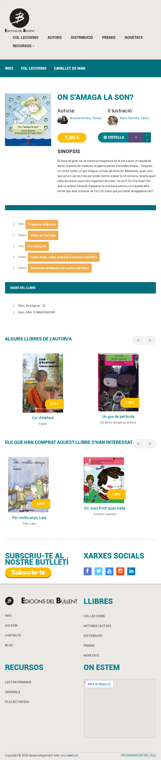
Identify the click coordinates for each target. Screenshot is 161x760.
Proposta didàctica (41, 224)
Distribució (82, 37)
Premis (109, 37)
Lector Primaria (18, 682)
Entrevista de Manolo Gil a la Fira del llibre (60, 268)
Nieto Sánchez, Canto (134, 118)
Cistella (116, 137)
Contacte (13, 635)
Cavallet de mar (69, 68)
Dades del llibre (23, 287)
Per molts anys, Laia (29, 517)
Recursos (22, 46)
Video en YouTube (43, 235)
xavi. (69, 755)
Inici (9, 68)
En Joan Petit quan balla (104, 508)
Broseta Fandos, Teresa (85, 118)
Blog (9, 645)
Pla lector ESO (17, 702)
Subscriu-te (28, 572)
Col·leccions (25, 37)
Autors (55, 37)
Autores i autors (97, 626)
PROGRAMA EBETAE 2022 (138, 755)
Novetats (134, 37)
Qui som (11, 625)
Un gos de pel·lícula (118, 416)
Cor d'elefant (43, 418)
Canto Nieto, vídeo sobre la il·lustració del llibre (64, 257)
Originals (12, 692)
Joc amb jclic (37, 246)
